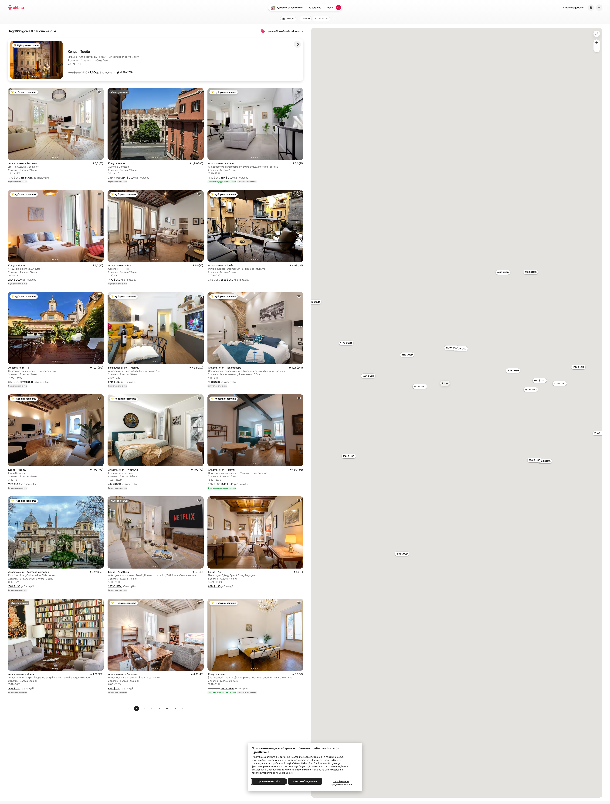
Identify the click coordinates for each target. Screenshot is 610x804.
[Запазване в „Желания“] (297, 44)
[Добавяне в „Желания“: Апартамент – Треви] (299, 194)
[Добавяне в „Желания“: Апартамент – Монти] (299, 91)
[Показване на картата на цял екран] (596, 34)
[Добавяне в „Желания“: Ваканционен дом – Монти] (199, 296)
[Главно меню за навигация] (599, 7)
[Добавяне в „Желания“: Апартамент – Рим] (199, 194)
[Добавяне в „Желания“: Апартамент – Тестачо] (99, 91)
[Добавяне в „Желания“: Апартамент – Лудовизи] (199, 398)
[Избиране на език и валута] (591, 7)
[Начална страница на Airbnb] (16, 7)
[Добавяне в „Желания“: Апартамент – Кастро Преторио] (99, 500)
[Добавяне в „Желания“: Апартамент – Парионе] (199, 602)
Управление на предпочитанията (341, 783)
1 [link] (136, 708)
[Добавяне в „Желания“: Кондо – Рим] (299, 500)
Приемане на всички (269, 781)
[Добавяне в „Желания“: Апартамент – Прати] (299, 398)
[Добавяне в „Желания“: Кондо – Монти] (99, 194)
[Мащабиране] (596, 42)
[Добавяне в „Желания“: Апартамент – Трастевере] (299, 296)
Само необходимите (305, 781)
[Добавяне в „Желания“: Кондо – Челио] (199, 91)
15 (174, 708)
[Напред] (182, 708)
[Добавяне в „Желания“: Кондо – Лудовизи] (199, 500)
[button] (88, 72)
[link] (129, 708)
